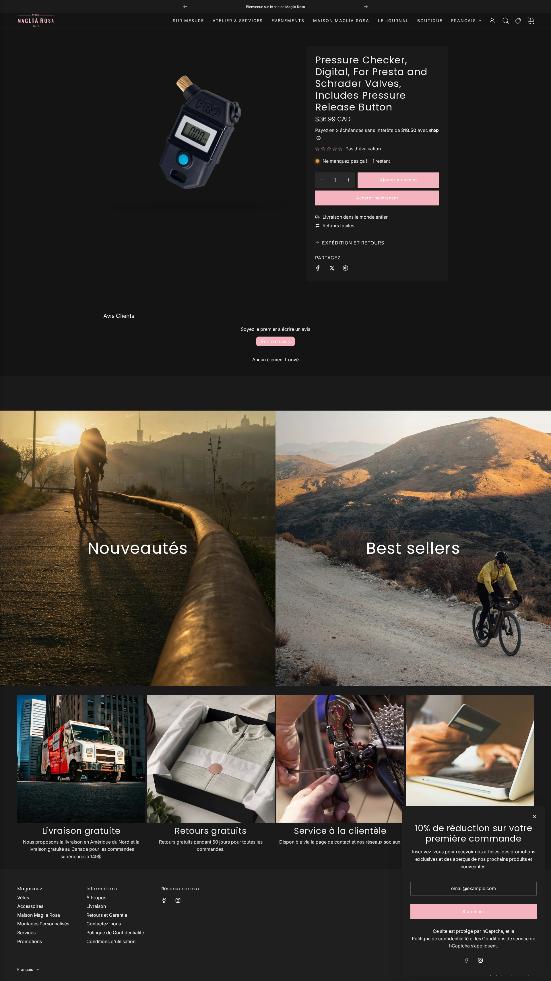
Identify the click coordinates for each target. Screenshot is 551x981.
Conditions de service (505, 938)
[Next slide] (365, 6)
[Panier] (531, 20)
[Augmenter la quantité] (348, 180)
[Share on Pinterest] (345, 269)
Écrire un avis (275, 341)
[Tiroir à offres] (518, 20)
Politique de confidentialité (440, 938)
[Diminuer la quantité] (321, 180)
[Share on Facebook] (318, 269)
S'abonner (473, 911)
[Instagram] (178, 900)
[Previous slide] (185, 6)
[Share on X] (331, 269)
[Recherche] (505, 20)
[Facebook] (164, 900)
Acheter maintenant (377, 197)
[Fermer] (534, 816)
